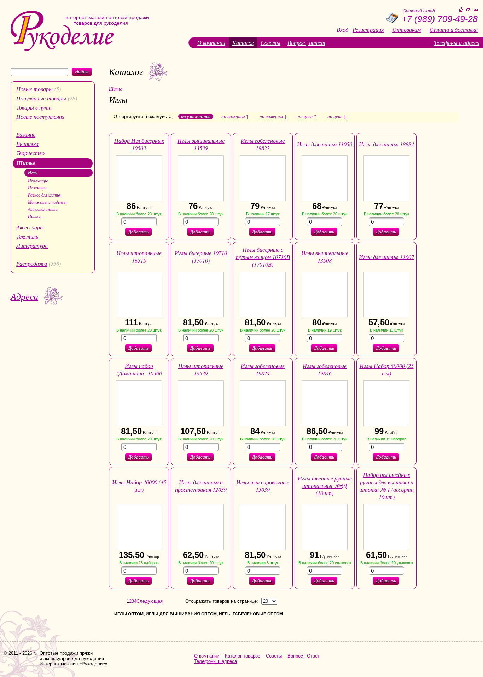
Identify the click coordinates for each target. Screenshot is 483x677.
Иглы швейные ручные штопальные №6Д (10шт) (325, 485)
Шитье (25, 163)
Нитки (34, 216)
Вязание (25, 134)
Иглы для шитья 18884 (386, 144)
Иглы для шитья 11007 (386, 257)
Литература (32, 245)
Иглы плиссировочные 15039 (262, 485)
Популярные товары (41, 98)
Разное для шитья (44, 195)
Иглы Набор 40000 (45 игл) (139, 485)
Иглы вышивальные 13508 (324, 256)
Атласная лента (43, 209)
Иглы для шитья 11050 (324, 144)
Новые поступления (40, 116)
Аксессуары (30, 227)
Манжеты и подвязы (47, 202)
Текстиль (27, 236)
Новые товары (34, 89)
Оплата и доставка (454, 30)
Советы (270, 42)
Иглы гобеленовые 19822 (263, 144)
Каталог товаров (242, 656)
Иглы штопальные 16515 (139, 256)
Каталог (243, 42)
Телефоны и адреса (456, 42)
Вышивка (27, 143)
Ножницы (37, 188)
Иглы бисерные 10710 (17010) (201, 256)
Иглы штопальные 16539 (200, 369)
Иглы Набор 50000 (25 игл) (387, 369)
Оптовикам (406, 30)
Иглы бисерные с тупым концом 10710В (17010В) (263, 257)
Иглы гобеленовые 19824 (263, 369)
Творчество (30, 153)
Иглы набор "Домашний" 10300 (139, 369)
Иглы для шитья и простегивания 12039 (201, 485)
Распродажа (31, 263)
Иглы (32, 172)
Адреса (24, 296)
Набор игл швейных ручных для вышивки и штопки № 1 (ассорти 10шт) (386, 486)
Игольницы (38, 180)
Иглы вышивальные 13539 (201, 144)
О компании (211, 42)
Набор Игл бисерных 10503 (139, 144)
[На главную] (62, 49)
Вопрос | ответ (306, 42)
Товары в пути (34, 107)
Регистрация (368, 30)
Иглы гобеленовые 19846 (325, 369)
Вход (342, 30)
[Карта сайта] (476, 10)
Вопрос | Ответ (303, 656)
